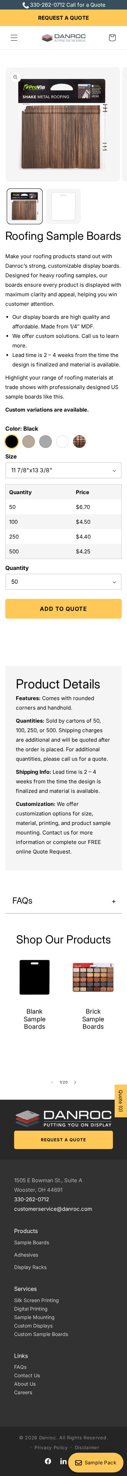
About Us (25, 1384)
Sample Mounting (34, 1317)
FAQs (20, 1367)
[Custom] (79, 441)
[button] (14, 37)
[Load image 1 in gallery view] (24, 206)
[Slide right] (75, 1082)
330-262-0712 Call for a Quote (67, 4)
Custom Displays (33, 1326)
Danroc (47, 1437)
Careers (23, 1392)
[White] (62, 441)
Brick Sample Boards (93, 1019)
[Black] (11, 441)
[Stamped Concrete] (45, 441)
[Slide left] (52, 1082)
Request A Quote (63, 17)
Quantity (17, 567)
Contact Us (27, 1375)
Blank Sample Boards (35, 1019)
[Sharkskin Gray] (28, 441)
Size (11, 456)
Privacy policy (51, 1447)
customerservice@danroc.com (53, 1208)
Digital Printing (31, 1309)
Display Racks (30, 1267)
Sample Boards (31, 1242)
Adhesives (26, 1255)
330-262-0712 (31, 1199)
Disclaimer (87, 1447)
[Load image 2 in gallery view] (63, 206)
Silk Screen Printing (36, 1300)
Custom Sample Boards (41, 1334)
